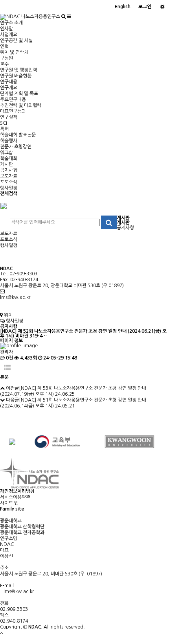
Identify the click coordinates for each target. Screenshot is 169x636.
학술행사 (8, 140)
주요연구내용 (13, 99)
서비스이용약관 (15, 497)
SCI (3, 123)
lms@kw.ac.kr (15, 297)
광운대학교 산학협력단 (22, 526)
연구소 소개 (11, 22)
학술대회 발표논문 (18, 135)
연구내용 (8, 81)
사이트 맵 (9, 503)
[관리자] (162, 7)
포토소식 (8, 182)
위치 (8, 315)
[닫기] (3, 205)
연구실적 (8, 117)
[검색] (63, 16)
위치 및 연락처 (14, 52)
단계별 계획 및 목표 (19, 93)
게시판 (6, 164)
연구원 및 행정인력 (18, 70)
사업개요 (8, 34)
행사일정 (8, 188)
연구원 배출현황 (15, 76)
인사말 (6, 28)
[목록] (7, 368)
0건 (9, 358)
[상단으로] (1, 632)
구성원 (6, 58)
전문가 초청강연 (15, 146)
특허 (4, 129)
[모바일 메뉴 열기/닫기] (69, 16)
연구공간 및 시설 (16, 40)
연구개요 (8, 87)
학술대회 (8, 158)
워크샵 (6, 152)
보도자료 (8, 176)
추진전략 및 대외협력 (20, 105)
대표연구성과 (13, 111)
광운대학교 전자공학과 (22, 532)
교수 (4, 64)
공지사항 (8, 170)
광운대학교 (11, 520)
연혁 (4, 46)
